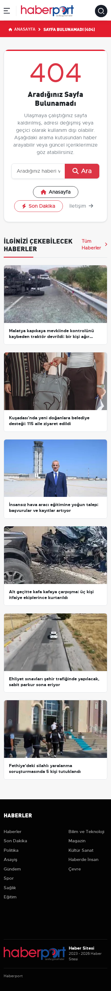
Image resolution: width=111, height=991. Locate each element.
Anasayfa (24, 29)
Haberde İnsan (83, 859)
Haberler (13, 831)
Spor (9, 878)
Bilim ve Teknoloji (86, 831)
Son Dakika (42, 206)
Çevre (74, 869)
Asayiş (10, 859)
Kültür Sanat (80, 850)
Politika (11, 850)
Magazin (76, 840)
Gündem (12, 869)
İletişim (78, 206)
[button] (7, 12)
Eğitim (10, 897)
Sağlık (10, 887)
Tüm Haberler (91, 244)
